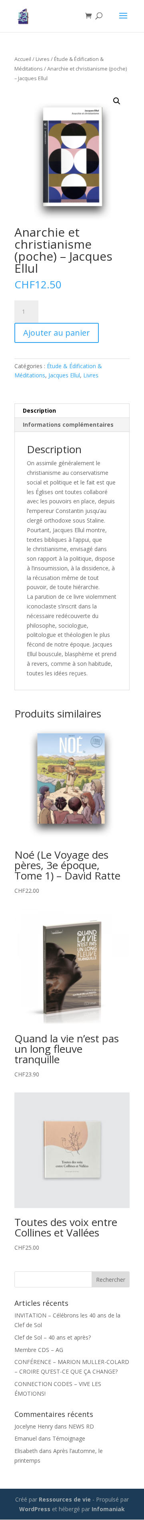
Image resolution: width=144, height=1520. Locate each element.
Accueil (22, 59)
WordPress (34, 1509)
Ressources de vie (65, 1499)
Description (39, 410)
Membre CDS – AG (38, 1350)
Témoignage (68, 1438)
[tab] (72, 411)
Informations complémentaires (68, 424)
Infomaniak (108, 1509)
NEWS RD (81, 1426)
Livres (43, 59)
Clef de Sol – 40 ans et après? (52, 1337)
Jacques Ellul (64, 375)
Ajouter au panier (56, 332)
